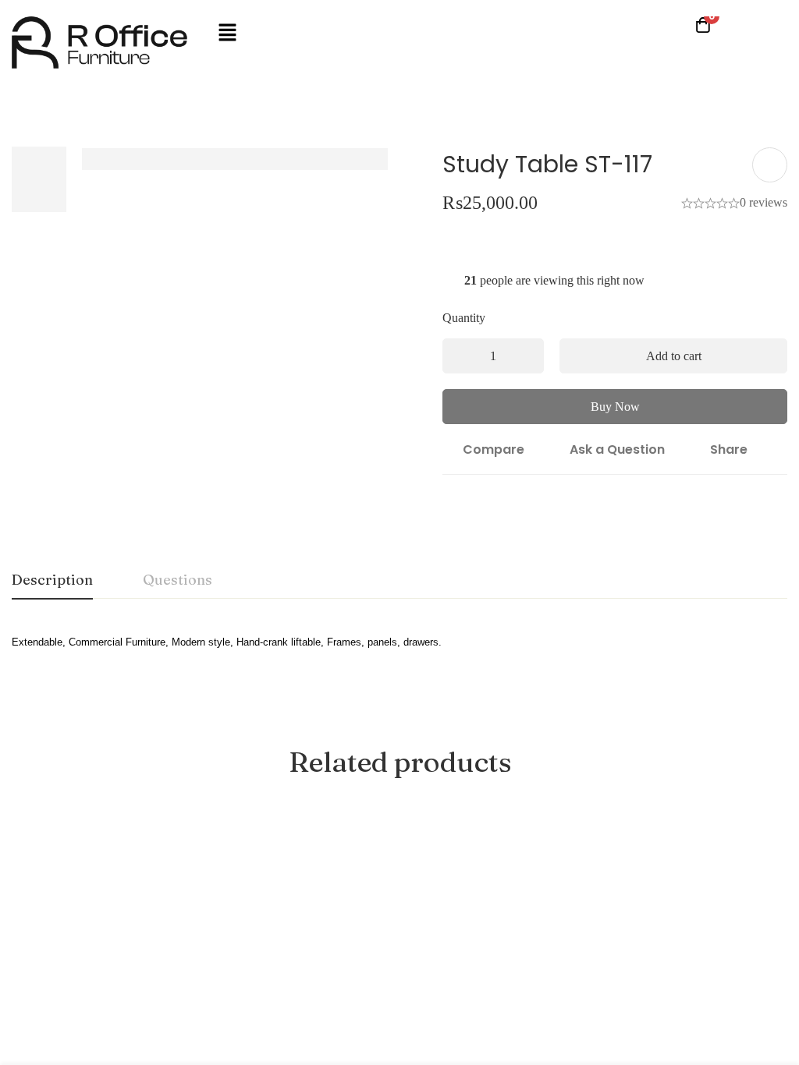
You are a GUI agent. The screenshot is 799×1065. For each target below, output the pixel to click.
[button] (227, 33)
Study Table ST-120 (712, 998)
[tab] (52, 581)
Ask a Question (617, 449)
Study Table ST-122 (393, 998)
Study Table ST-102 (233, 998)
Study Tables (44, 976)
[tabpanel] (399, 651)
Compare (493, 449)
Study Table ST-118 (71, 998)
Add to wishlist (769, 164)
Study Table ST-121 (550, 998)
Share (729, 449)
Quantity (467, 317)
